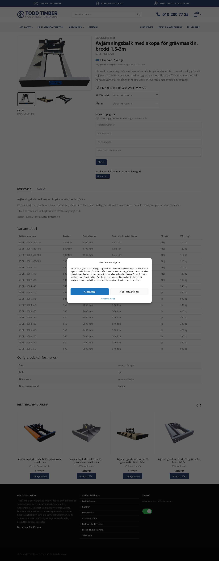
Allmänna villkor (108, 298)
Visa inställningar (129, 291)
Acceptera (90, 291)
